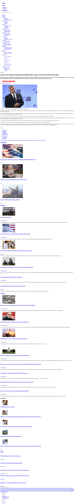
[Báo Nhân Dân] (37, 201)
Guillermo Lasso (5, 133)
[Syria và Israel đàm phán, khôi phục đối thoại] (37, 191)
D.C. (3, 135)
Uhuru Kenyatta (5, 134)
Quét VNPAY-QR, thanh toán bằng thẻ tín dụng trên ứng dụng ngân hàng (16, 250)
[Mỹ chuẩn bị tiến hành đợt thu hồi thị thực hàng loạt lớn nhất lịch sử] (37, 349)
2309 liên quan (4, 270)
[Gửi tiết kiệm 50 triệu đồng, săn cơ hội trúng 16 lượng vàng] (37, 284)
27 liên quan (4, 342)
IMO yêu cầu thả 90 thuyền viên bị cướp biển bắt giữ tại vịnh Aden (14, 390)
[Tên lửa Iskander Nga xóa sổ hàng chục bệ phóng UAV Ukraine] (37, 332)
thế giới (13, 124)
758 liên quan (5, 308)
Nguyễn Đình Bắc (12, 489)
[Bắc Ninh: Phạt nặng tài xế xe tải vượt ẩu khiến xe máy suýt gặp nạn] (37, 468)
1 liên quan (4, 280)
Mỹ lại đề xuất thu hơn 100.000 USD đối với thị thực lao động (13, 179)
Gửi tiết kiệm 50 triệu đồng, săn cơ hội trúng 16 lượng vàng (12, 286)
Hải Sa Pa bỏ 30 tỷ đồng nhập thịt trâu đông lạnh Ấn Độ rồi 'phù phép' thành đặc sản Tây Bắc (20, 416)
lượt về (33, 489)
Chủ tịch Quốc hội (60, 488)
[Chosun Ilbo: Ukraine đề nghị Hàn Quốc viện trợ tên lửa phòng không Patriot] (37, 261)
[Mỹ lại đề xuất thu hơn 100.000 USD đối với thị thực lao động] (37, 171)
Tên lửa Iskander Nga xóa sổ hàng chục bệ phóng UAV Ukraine (13, 338)
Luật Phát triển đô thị (37, 489)
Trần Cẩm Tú (13, 488)
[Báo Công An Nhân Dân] (37, 80)
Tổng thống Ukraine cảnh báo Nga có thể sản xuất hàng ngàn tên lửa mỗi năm (17, 382)
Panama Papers (4, 136)
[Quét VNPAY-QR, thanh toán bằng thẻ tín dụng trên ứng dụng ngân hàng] (37, 244)
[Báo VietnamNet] (37, 438)
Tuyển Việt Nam (53, 489)
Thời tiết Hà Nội (18, 488)
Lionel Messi (30, 488)
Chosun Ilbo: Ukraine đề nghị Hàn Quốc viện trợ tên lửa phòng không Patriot (16, 267)
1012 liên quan (4, 325)
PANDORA (4, 132)
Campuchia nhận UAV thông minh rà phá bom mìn (11, 277)
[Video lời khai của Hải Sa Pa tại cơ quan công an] (37, 453)
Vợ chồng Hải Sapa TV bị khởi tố (7, 406)
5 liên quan (2, 289)
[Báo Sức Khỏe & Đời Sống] (37, 340)
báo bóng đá (72, 489)
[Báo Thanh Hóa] (37, 161)
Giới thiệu (4, 495)
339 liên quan (4, 237)
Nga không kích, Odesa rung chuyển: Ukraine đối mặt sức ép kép (14, 373)
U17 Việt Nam (7, 488)
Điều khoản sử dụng (5, 496)
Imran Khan (4, 138)
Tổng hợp (4, 502)
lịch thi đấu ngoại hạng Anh (52, 488)
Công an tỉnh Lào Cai (66, 488)
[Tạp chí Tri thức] (37, 235)
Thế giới (1, 72)
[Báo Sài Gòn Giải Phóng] (37, 477)
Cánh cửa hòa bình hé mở (5, 217)
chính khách (4, 131)
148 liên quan (6, 83)
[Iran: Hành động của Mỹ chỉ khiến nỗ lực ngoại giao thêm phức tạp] (37, 316)
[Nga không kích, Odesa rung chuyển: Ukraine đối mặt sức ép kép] (37, 371)
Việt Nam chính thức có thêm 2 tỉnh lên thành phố (10, 436)
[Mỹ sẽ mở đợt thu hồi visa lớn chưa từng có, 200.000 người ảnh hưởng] (37, 228)
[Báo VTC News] (37, 408)
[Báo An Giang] (37, 357)
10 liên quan (2, 459)
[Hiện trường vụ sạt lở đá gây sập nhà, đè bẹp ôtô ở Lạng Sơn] (37, 480)
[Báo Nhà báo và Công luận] (37, 181)
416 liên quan (5, 385)
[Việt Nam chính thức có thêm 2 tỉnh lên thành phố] (37, 432)
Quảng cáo (4, 498)
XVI (47, 488)
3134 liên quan (4, 220)
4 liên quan (4, 394)
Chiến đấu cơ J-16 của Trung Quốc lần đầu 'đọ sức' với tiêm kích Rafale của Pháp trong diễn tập (20, 364)
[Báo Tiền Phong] (37, 418)
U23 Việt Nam (58, 489)
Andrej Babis (4, 137)
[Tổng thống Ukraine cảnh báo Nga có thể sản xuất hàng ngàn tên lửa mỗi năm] (37, 380)
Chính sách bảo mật (5, 497)
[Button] (0, 82)
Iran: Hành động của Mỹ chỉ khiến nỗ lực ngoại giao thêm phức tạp (14, 322)
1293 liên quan (2, 473)
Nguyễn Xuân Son (47, 489)
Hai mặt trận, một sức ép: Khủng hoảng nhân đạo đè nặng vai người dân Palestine (17, 305)
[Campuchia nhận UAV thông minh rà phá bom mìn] (37, 275)
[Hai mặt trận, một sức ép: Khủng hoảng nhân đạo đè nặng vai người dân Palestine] (37, 299)
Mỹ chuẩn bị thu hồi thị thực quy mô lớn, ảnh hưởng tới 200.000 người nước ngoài (17, 159)
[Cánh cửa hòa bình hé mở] (37, 211)
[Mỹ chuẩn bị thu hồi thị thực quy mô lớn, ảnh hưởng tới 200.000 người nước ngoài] (37, 151)
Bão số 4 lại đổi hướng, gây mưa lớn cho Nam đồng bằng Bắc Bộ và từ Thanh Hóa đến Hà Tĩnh (20, 446)
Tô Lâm (33, 488)
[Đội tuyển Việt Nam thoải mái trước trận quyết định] (37, 461)
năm (10, 488)
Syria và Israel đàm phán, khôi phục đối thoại (10, 199)
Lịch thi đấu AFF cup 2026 (65, 489)
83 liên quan (2, 466)
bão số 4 (42, 489)
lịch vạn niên (2, 488)
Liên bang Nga (43, 488)
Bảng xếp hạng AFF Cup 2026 (20, 489)
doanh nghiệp (29, 489)
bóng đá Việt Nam (38, 488)
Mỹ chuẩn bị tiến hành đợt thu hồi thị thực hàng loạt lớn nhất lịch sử (14, 355)
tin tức (26, 489)
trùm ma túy (4, 130)
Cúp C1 (26, 488)
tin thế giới (23, 488)
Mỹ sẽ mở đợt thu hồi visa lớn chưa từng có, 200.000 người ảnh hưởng (15, 233)
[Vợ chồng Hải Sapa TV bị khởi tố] (37, 402)
